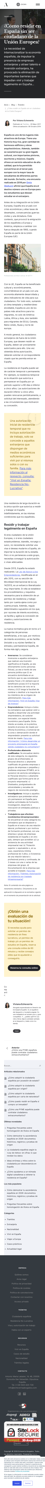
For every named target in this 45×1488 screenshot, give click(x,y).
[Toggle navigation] (38, 4)
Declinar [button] (28, 1483)
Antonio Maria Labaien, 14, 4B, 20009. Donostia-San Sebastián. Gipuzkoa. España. (22, 1379)
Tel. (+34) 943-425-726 (22, 1385)
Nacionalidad (13, 1229)
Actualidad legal (14, 1249)
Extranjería (12, 1224)
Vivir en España (14, 1234)
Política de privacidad (22, 1471)
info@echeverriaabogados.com (22, 1388)
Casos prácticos (14, 1244)
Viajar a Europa (14, 1239)
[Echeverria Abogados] (6, 4)
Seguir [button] (17, 1031)
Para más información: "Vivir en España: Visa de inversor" (23, 701)
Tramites (11, 1219)
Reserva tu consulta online (24, 968)
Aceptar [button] (17, 1483)
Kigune (34, 1454)
